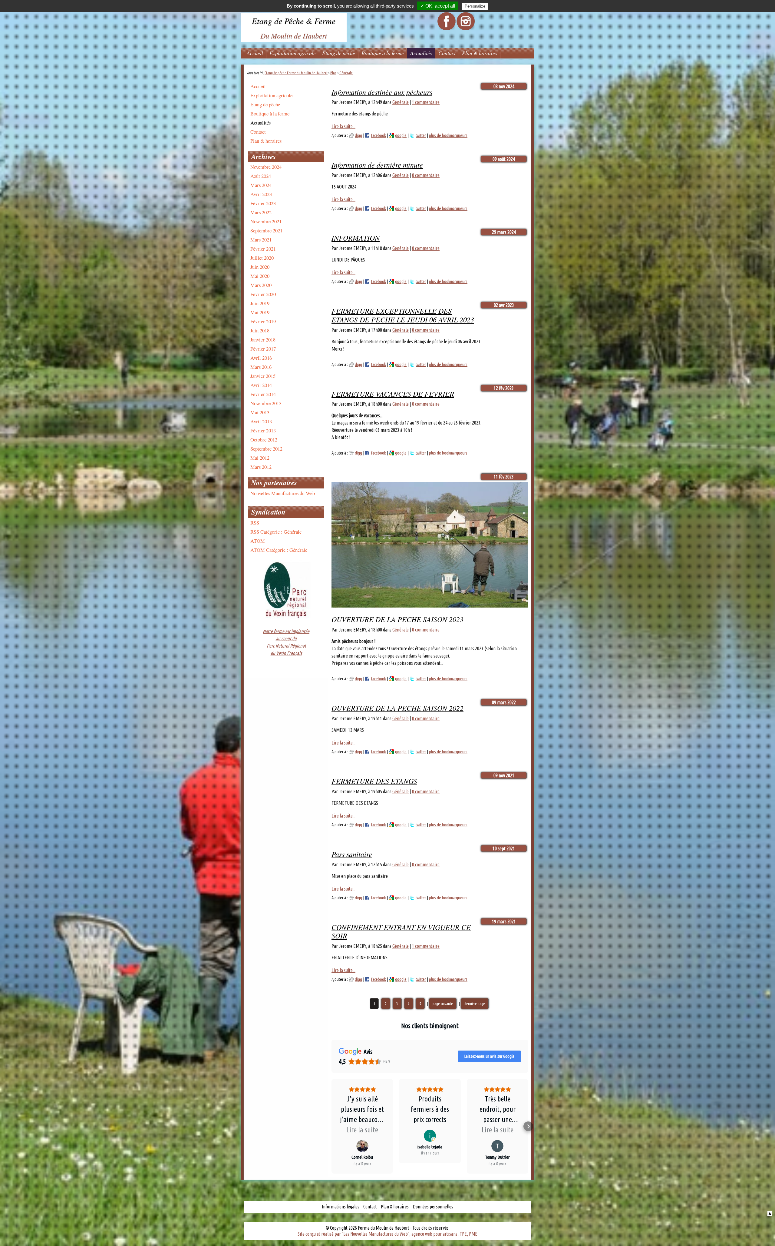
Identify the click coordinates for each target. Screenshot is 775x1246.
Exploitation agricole (292, 53)
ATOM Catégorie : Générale (278, 549)
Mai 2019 (259, 312)
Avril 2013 (261, 421)
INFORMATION (355, 237)
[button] (331, 1126)
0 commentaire (426, 175)
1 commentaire (426, 102)
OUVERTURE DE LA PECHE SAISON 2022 (397, 708)
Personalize (475, 6)
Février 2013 (263, 430)
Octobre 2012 (263, 439)
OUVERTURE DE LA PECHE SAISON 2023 (397, 619)
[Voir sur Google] (362, 1146)
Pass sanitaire (351, 854)
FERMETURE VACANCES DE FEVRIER (392, 393)
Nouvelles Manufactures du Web (282, 493)
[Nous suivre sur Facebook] (446, 28)
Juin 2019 (259, 303)
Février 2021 (263, 248)
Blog (333, 73)
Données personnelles (433, 1206)
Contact (447, 53)
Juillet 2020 (262, 257)
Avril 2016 (261, 357)
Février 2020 (263, 294)
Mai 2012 (259, 457)
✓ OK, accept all (437, 5)
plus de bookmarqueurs (448, 135)
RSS (254, 522)
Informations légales (340, 1206)
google (401, 135)
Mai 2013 (259, 412)
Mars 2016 (261, 366)
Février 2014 (263, 394)
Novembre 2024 (266, 166)
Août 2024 (260, 175)
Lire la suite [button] (362, 1130)
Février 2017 (263, 348)
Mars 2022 (261, 212)
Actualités (421, 53)
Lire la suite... (343, 126)
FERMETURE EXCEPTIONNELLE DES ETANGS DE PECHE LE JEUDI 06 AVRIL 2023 (402, 315)
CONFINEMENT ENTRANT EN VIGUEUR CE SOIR (401, 931)
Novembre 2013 (266, 403)
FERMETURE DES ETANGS (374, 781)
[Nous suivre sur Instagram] (466, 28)
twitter (421, 135)
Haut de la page (769, 1213)
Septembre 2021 (266, 230)
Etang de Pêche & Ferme (293, 20)
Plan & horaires (479, 53)
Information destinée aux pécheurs (381, 92)
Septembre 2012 (266, 448)
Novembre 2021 (266, 221)
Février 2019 (263, 321)
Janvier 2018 (262, 339)
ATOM (257, 540)
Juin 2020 (259, 266)
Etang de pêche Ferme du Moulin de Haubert (296, 73)
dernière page (474, 1003)
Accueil (255, 53)
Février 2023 (263, 203)
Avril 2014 (261, 384)
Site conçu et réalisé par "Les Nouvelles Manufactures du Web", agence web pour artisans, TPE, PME (387, 1234)
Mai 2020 (259, 275)
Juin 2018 (259, 330)
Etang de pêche (338, 53)
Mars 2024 (261, 185)
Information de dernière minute (377, 164)
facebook (378, 135)
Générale (346, 73)
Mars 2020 (261, 285)
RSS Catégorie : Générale (276, 531)
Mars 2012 (261, 466)
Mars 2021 (261, 239)
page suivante (443, 1003)
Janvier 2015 (262, 375)
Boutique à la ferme (382, 53)
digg (358, 135)
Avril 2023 (261, 194)
